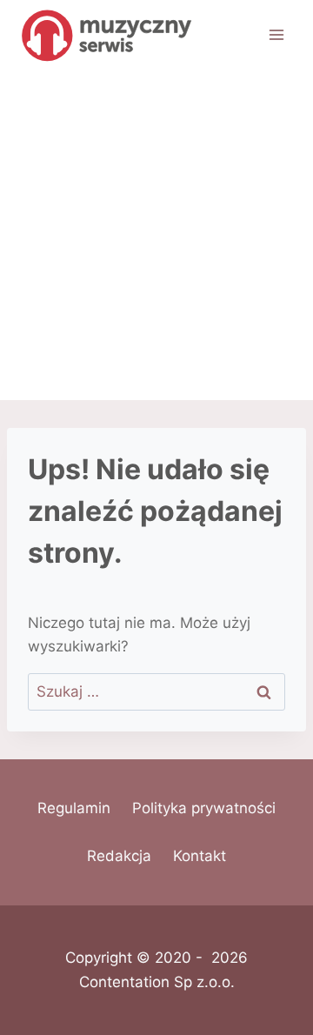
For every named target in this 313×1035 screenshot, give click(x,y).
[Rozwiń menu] (276, 34)
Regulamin (73, 808)
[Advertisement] (156, 234)
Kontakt (199, 856)
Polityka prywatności (204, 808)
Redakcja (119, 856)
